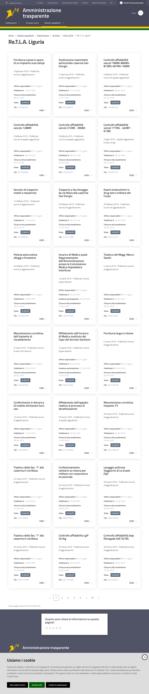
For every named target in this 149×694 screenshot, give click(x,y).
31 (93, 598)
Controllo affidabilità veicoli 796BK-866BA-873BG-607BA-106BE (117, 63)
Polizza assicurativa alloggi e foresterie (25, 256)
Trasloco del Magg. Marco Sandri (119, 256)
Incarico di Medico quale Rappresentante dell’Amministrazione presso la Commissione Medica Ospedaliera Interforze (73, 262)
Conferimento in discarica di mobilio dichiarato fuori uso (29, 405)
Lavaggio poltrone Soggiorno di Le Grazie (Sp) (117, 470)
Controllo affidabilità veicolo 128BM (26, 126)
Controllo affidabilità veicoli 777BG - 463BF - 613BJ (118, 128)
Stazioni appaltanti (25, 35)
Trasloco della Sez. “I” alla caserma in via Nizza (29, 469)
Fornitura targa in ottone (118, 333)
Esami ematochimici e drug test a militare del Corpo (117, 192)
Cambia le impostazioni (58, 685)
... (87, 598)
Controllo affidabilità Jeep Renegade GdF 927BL (119, 537)
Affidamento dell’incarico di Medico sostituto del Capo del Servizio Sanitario (74, 336)
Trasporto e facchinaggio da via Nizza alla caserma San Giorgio (73, 192)
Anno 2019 (68, 35)
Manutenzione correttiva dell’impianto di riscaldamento (28, 336)
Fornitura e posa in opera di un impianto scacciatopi (29, 61)
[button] (140, 13)
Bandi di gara (43, 35)
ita (111, 3)
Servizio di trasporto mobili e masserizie (26, 191)
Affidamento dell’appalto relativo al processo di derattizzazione (73, 405)
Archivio (56, 35)
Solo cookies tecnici (17, 685)
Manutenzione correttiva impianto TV (118, 404)
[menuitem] (13, 23)
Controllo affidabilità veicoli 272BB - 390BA (72, 126)
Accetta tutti (37, 685)
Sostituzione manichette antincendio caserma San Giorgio (73, 63)
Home (11, 35)
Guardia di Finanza (15, 3)
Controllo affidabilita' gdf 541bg (73, 537)
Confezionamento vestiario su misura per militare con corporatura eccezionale (73, 472)
